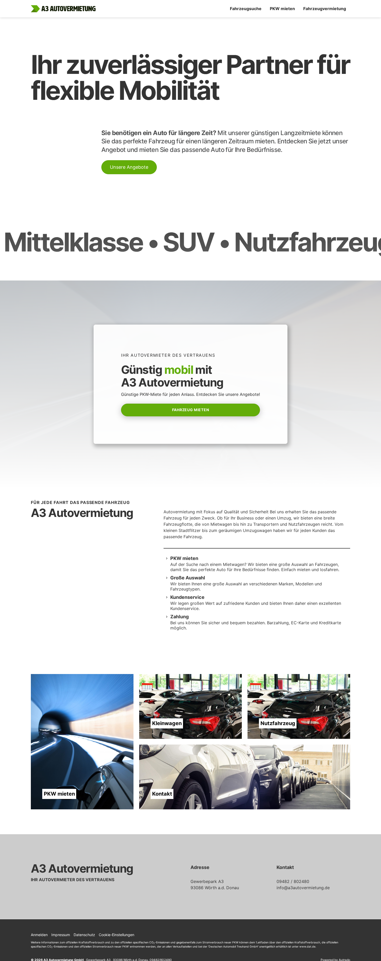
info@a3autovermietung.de (303, 887)
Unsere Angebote (129, 167)
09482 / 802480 (293, 881)
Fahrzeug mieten (190, 410)
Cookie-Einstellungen (116, 934)
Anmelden (39, 934)
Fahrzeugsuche (246, 8)
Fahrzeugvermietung (324, 8)
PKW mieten (282, 8)
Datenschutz (84, 934)
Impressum (60, 934)
